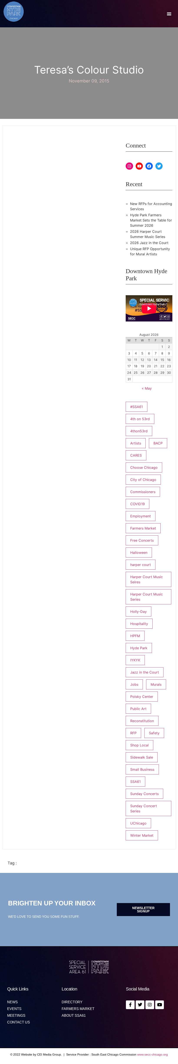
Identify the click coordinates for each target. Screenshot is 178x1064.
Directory (72, 1002)
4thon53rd (139, 431)
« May (147, 388)
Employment (140, 516)
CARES (136, 455)
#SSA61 (136, 407)
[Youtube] (159, 1004)
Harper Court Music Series (146, 597)
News (12, 1002)
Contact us (18, 1022)
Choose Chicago (144, 467)
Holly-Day (138, 611)
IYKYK (135, 660)
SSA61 (135, 781)
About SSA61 (74, 1015)
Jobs (134, 684)
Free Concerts (142, 540)
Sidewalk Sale (141, 757)
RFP (133, 733)
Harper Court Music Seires (146, 579)
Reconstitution (142, 721)
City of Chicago (143, 479)
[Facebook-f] (130, 1004)
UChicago (138, 823)
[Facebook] (149, 166)
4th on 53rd (140, 419)
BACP (158, 443)
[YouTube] (139, 166)
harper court (140, 564)
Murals (156, 684)
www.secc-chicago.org (152, 1054)
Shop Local (139, 745)
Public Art (138, 709)
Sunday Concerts (144, 794)
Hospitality (139, 623)
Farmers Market (143, 528)
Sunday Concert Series (143, 808)
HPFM (135, 636)
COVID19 (137, 504)
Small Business (142, 769)
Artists (135, 443)
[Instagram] (129, 166)
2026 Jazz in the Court (149, 243)
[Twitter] (159, 166)
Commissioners (142, 492)
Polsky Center (141, 696)
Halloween (138, 552)
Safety (154, 733)
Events (14, 1009)
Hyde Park (138, 648)
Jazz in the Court (144, 672)
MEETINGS (16, 1015)
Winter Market (141, 835)
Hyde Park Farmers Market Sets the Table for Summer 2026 (151, 220)
